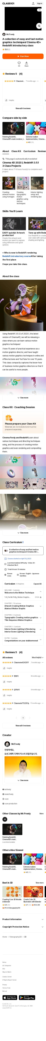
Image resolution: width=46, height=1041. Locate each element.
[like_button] (6, 100)
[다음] (29, 718)
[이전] (16, 718)
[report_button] (38, 81)
